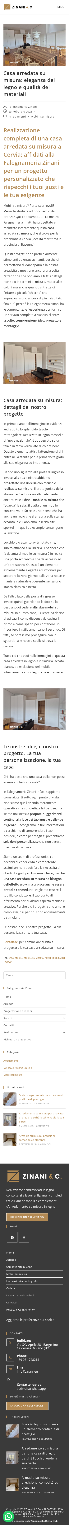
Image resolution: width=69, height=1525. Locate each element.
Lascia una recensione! (27, 1405)
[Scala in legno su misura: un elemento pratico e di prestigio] (9, 1099)
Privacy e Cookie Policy (20, 1309)
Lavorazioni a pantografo (22, 1281)
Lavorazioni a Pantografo (17, 1067)
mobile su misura (34, 957)
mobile (19, 957)
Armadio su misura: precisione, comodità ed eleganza (40, 1482)
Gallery (10, 1288)
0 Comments (42, 1103)
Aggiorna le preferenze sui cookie (30, 1320)
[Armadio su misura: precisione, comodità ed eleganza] (9, 1139)
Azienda (8, 1004)
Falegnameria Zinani (23, 106)
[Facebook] (12, 1237)
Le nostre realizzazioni (20, 1295)
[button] (8, 1516)
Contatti (8, 1025)
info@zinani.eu (27, 1371)
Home (7, 996)
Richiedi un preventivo (17, 1039)
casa (11, 957)
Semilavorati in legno (19, 1267)
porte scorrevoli (55, 957)
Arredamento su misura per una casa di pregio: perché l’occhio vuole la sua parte (41, 1117)
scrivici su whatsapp (31, 1388)
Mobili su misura (42, 116)
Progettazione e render (17, 1011)
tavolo (7, 961)
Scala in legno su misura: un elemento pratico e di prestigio (40, 1429)
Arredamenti (17, 116)
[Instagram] (24, 1237)
